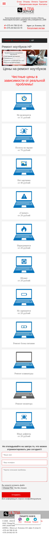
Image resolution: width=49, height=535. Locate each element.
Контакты (43, 4)
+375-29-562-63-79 (14, 28)
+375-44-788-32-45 (14, 25)
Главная (7, 40)
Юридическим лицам (28, 4)
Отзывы (26, 2)
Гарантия (43, 2)
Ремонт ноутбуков (21, 40)
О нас (19, 2)
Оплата (34, 2)
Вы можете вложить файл (13, 485)
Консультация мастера (36, 28)
